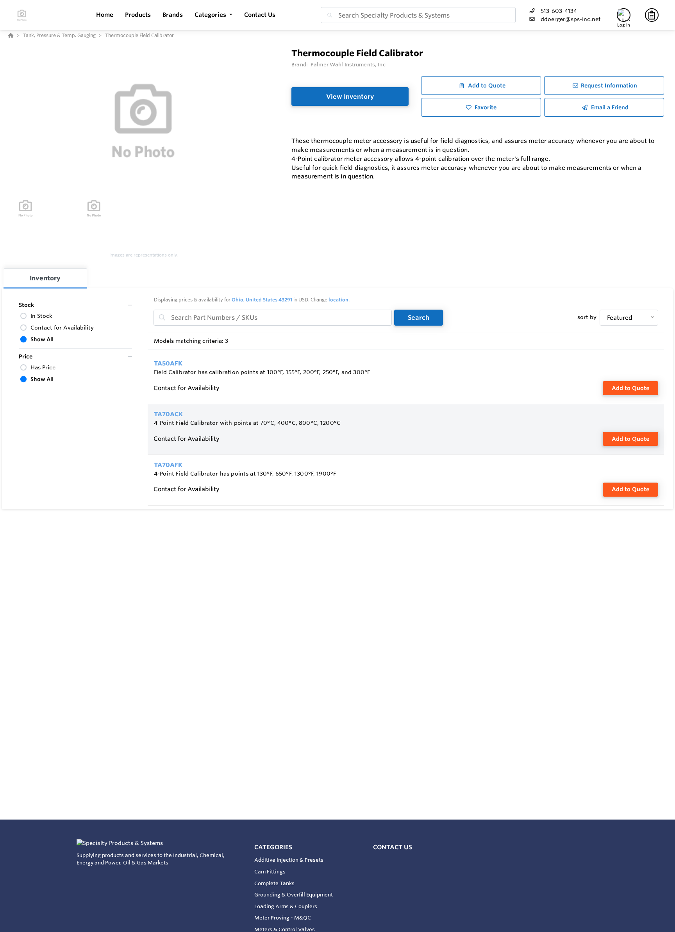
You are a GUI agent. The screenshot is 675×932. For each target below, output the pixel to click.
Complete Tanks (274, 883)
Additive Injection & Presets (288, 860)
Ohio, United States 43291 (262, 299)
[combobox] (418, 15)
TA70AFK (168, 465)
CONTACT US (392, 847)
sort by (586, 317)
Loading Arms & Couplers (285, 906)
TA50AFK (168, 363)
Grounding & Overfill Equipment (293, 894)
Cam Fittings (270, 871)
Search (418, 317)
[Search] (328, 15)
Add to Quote (630, 388)
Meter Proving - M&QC (282, 917)
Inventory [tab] (45, 278)
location (338, 299)
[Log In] (623, 15)
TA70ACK (168, 414)
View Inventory (350, 96)
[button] (213, 15)
